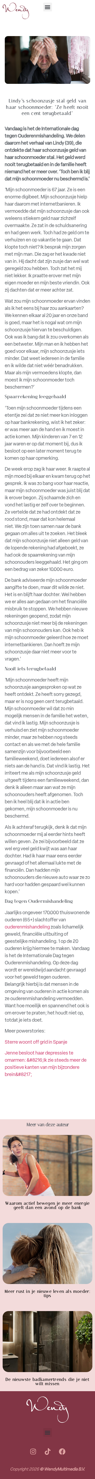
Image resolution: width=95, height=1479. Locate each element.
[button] (47, 7)
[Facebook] (62, 1451)
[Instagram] (33, 1451)
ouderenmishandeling (27, 927)
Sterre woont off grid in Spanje (36, 1042)
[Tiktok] (47, 1451)
